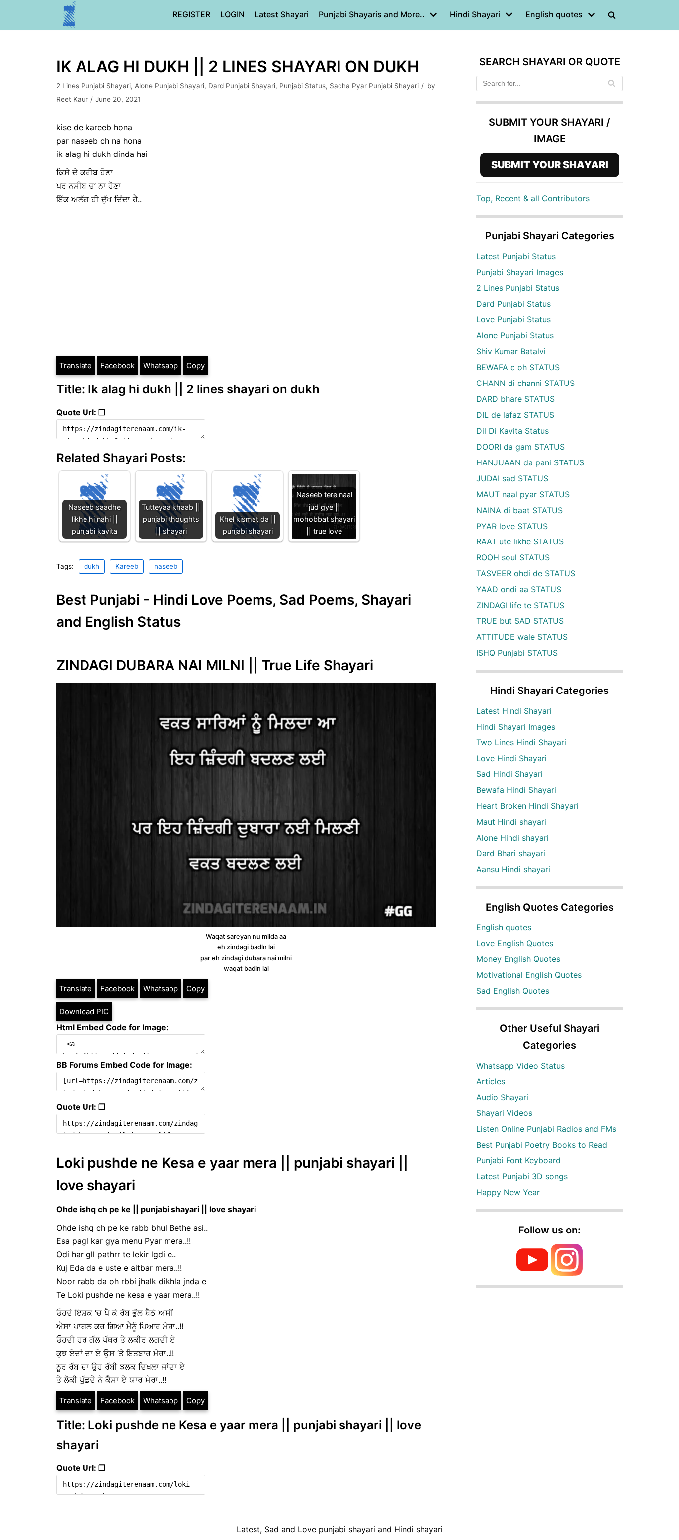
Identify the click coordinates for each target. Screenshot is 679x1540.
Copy (195, 365)
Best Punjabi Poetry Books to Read (541, 1145)
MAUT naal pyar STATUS (523, 494)
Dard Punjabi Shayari (241, 86)
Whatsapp (160, 365)
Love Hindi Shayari (511, 758)
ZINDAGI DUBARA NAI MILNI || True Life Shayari (214, 665)
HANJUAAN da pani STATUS (530, 462)
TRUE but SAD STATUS (520, 621)
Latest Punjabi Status (516, 256)
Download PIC (84, 1011)
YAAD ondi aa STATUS (518, 589)
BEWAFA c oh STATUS (518, 367)
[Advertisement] (246, 280)
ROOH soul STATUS (513, 557)
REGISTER (191, 14)
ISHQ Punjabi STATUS (517, 653)
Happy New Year (508, 1192)
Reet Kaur (72, 99)
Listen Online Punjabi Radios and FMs (546, 1129)
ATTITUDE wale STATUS (522, 637)
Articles (490, 1081)
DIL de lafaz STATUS (515, 415)
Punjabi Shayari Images (519, 272)
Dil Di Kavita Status (512, 431)
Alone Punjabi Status (515, 335)
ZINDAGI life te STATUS (520, 605)
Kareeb (126, 566)
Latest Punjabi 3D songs (522, 1176)
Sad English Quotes (512, 991)
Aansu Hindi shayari (513, 869)
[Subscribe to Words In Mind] (532, 1273)
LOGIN (232, 14)
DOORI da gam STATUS (520, 447)
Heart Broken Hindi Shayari (527, 806)
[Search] (611, 83)
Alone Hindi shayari (512, 838)
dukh (91, 566)
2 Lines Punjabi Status (517, 288)
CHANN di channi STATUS (525, 383)
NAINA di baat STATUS (519, 510)
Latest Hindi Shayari (514, 711)
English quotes (503, 927)
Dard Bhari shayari (510, 853)
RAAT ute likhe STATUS (520, 541)
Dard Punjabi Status (513, 303)
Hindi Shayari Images (515, 727)
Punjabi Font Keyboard (518, 1160)
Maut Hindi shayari (511, 822)
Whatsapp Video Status (520, 1066)
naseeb (165, 566)
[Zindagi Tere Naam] (69, 14)
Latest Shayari (282, 14)
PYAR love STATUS (512, 526)
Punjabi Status (302, 86)
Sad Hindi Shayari (509, 774)
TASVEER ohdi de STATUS (525, 573)
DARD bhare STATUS (515, 399)
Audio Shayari (502, 1097)
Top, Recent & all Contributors (533, 198)
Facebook (117, 365)
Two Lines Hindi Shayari (521, 742)
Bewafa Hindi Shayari (516, 790)
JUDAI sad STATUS (512, 478)
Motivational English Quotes (529, 975)
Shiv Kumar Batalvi (511, 351)
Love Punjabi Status (513, 319)
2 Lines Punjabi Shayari (93, 86)
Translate (75, 365)
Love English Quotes (514, 943)
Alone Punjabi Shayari (169, 86)
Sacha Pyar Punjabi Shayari (374, 86)
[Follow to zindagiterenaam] (567, 1273)
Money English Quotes (518, 959)
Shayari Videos (504, 1113)
